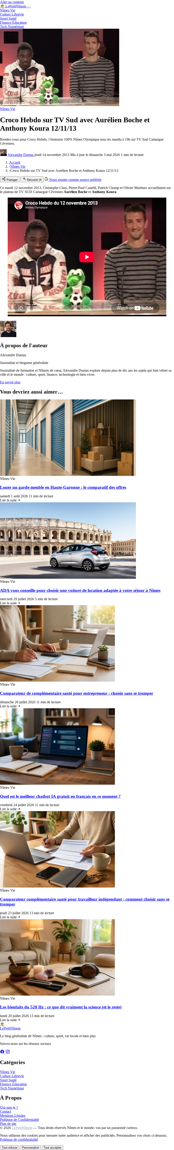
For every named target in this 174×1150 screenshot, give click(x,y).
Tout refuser (9, 1147)
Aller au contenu (12, 2)
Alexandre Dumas (20, 155)
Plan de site (8, 1124)
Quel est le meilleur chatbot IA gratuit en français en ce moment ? (60, 796)
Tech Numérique (12, 26)
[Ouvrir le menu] (29, 7)
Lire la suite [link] (9, 500)
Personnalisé (30, 1147)
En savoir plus (10, 382)
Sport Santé (8, 18)
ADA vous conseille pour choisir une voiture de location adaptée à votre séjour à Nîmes (80, 590)
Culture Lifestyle (12, 14)
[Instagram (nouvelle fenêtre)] (7, 1053)
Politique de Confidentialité (19, 1120)
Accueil (14, 162)
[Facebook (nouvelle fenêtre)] (2, 1053)
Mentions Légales (12, 1115)
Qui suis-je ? (9, 1107)
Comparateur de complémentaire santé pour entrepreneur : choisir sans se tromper (76, 693)
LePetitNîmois (22, 1128)
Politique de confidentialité (19, 1139)
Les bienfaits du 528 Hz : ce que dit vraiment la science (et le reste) (60, 1007)
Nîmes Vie (7, 10)
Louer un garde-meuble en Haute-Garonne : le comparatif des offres (63, 487)
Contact (5, 1111)
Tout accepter (52, 1147)
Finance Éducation (13, 22)
